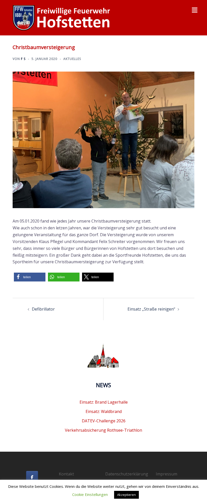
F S (23, 59)
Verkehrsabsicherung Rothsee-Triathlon (103, 430)
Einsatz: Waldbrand (104, 411)
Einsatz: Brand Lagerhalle (104, 402)
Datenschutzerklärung (126, 474)
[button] (29, 277)
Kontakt (66, 474)
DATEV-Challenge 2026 (103, 421)
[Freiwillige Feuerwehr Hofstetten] (62, 17)
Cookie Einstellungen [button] (90, 494)
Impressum (166, 474)
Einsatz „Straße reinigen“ (151, 309)
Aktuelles (72, 59)
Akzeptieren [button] (126, 494)
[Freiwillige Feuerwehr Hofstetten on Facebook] (32, 477)
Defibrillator (43, 309)
